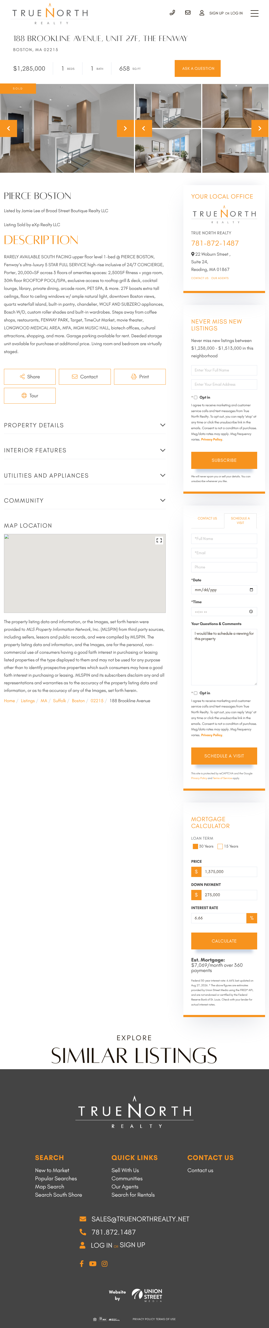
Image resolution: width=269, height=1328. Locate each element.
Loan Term (202, 838)
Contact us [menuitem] (200, 1170)
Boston (78, 700)
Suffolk (59, 700)
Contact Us (200, 278)
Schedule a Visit (240, 521)
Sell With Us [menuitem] (125, 1170)
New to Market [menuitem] (52, 1170)
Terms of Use (166, 1319)
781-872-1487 (215, 243)
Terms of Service (222, 778)
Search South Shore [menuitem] (58, 1195)
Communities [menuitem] (127, 1178)
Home (9, 700)
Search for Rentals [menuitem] (133, 1195)
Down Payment (206, 884)
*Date (196, 580)
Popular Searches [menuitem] (56, 1178)
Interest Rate (204, 907)
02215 (97, 700)
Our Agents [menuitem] (125, 1186)
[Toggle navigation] (254, 13)
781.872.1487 (113, 1232)
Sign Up (216, 13)
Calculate (224, 941)
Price (196, 861)
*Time (196, 601)
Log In (237, 13)
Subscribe (224, 460)
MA (44, 700)
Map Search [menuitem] (49, 1186)
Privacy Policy (211, 440)
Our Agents (220, 278)
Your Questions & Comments (216, 623)
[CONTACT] (198, 68)
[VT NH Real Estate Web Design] (147, 1295)
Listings (28, 700)
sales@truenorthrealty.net (140, 1219)
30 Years (206, 846)
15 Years (231, 846)
